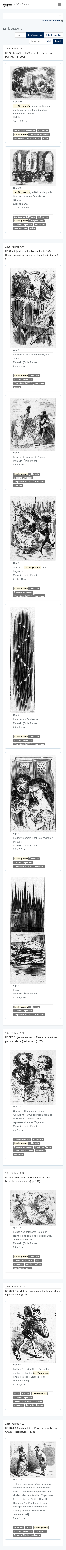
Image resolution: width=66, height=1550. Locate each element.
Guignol (25, 1394)
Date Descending (54, 35)
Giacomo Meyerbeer (40, 134)
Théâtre (38, 1401)
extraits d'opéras (33, 1264)
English (48, 41)
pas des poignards (22, 1268)
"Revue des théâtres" (23, 1151)
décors (17, 387)
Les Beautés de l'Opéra (24, 131)
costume (18, 485)
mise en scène (33, 138)
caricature (39, 383)
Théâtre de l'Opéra (43, 1147)
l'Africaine (18, 1528)
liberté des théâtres (34, 1405)
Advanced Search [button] (51, 20)
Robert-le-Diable (21, 1535)
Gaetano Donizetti (22, 1139)
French (58, 41)
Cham (16, 1394)
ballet (38, 1260)
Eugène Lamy (37, 221)
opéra (45, 138)
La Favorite (38, 1139)
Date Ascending (34, 35)
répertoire (18, 1155)
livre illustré (19, 138)
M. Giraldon (43, 131)
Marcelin (35, 375)
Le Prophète (40, 1531)
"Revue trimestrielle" (23, 1401)
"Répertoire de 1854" (23, 383)
